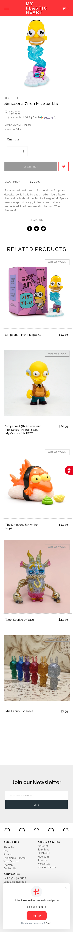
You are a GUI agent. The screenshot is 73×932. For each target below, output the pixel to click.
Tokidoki (42, 860)
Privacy (8, 854)
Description (12, 182)
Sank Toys (43, 849)
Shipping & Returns (15, 857)
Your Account (11, 861)
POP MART (44, 853)
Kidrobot (11, 98)
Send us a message (15, 881)
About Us (9, 847)
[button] (36, 117)
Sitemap (8, 865)
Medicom (43, 856)
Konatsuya (44, 863)
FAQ (6, 850)
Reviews (34, 182)
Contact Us (10, 868)
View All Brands (47, 867)
